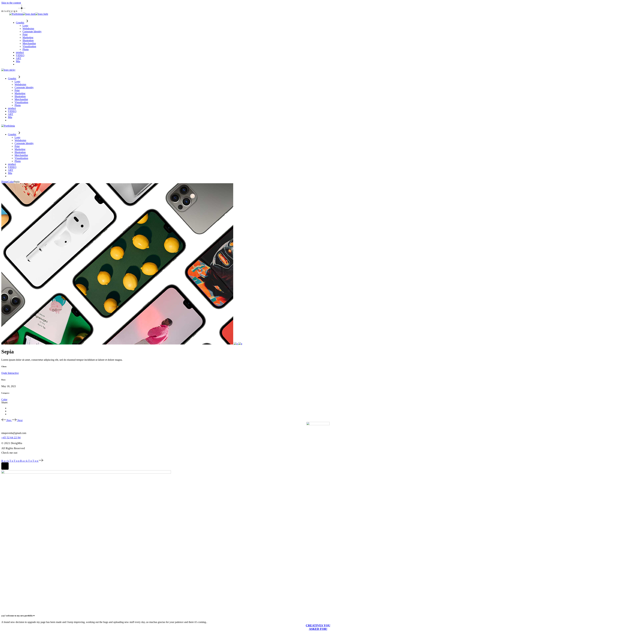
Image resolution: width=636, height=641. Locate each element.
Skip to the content (11, 2)
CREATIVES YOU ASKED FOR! (318, 627)
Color (4, 399)
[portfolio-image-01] (117, 343)
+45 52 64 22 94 (11, 437)
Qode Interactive (10, 373)
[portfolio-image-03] (240, 343)
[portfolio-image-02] (236, 343)
